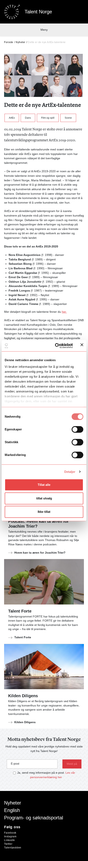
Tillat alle (44, 484)
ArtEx (12, 117)
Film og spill (47, 117)
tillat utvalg (44, 498)
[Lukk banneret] (81, 345)
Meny (44, 29)
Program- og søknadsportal (33, 817)
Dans (28, 117)
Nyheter (20, 42)
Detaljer (70, 471)
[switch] (77, 429)
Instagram (10, 836)
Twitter (8, 843)
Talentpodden (12, 847)
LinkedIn (9, 840)
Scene (68, 117)
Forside (8, 42)
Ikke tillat (44, 511)
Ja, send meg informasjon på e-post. (41, 772)
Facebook (10, 832)
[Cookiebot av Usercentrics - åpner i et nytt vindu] (55, 345)
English (12, 810)
